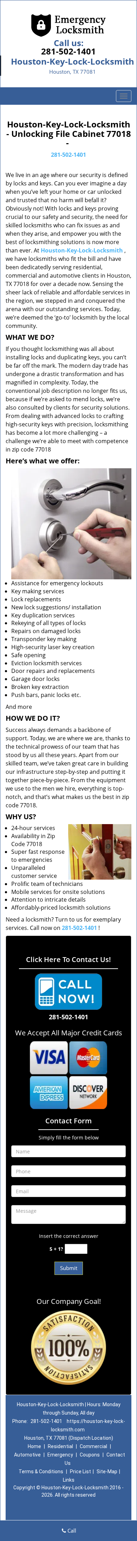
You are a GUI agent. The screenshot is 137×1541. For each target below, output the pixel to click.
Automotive (27, 1455)
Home (34, 1446)
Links (68, 1480)
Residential (60, 1446)
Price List (80, 1471)
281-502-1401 (68, 51)
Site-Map (107, 1471)
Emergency (60, 1455)
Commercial (93, 1446)
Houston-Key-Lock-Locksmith (82, 250)
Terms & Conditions (41, 1471)
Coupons (90, 1455)
